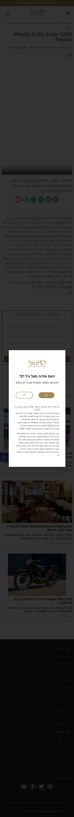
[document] (37, 408)
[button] (37, 408)
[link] (24, 395)
